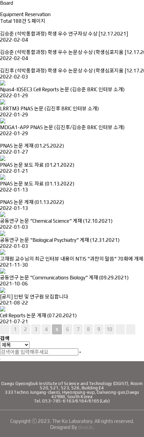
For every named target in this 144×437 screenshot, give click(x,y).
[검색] (80, 352)
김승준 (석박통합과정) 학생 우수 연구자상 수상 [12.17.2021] (64, 34)
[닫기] (0, 359)
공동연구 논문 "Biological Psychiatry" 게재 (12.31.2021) (60, 240)
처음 (4, 329)
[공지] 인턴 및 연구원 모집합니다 (34, 296)
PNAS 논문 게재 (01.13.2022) (32, 202)
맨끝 (130, 329)
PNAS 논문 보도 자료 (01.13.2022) (37, 183)
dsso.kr (85, 427)
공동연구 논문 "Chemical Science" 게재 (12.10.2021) (56, 221)
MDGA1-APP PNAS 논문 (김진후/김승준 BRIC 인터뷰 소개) (62, 127)
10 (109, 329)
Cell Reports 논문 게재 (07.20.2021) (38, 315)
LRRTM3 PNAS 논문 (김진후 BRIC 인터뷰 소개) (49, 108)
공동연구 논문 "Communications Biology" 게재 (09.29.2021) (64, 277)
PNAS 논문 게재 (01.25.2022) (32, 146)
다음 (120, 329)
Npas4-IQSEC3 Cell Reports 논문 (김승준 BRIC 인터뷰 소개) (62, 89)
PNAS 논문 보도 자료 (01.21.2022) (37, 165)
